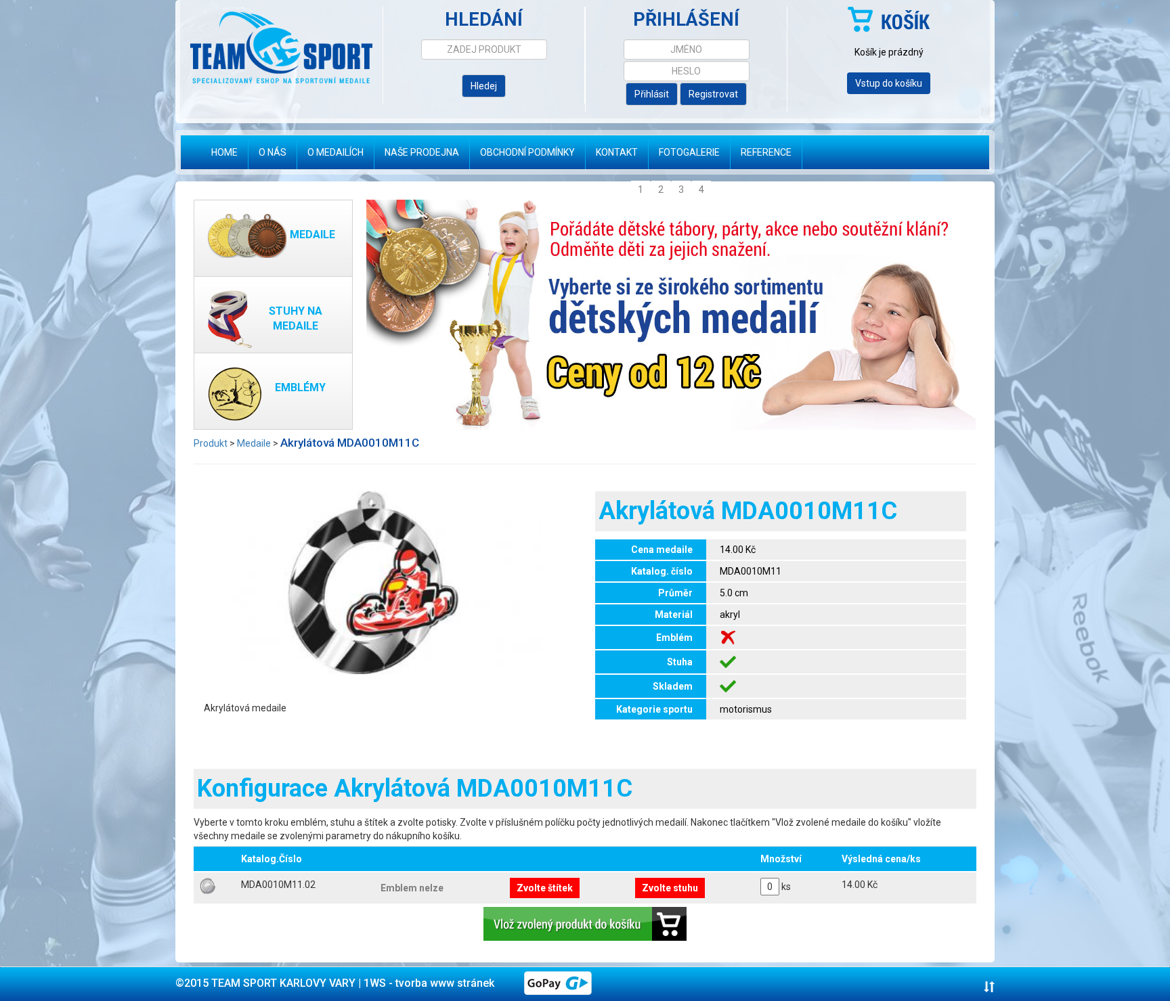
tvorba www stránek (444, 983)
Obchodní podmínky (527, 152)
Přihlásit (651, 94)
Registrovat (713, 94)
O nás (272, 152)
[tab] (585, 984)
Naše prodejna (422, 152)
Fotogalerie (689, 152)
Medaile (254, 443)
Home (229, 152)
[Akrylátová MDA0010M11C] (373, 581)
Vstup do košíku (888, 83)
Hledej (484, 86)
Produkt (211, 443)
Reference (766, 152)
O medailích (335, 152)
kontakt (617, 152)
